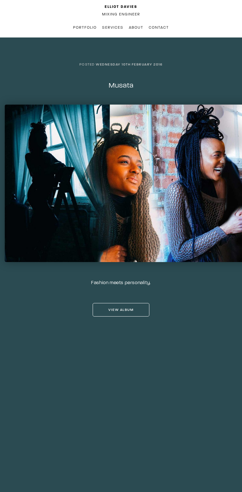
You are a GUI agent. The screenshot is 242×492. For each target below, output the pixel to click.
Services (113, 27)
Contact (159, 27)
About (136, 27)
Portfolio (85, 27)
